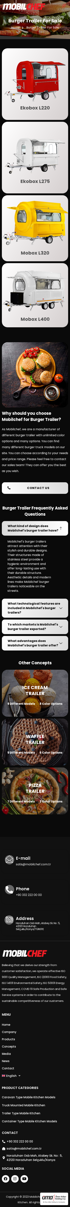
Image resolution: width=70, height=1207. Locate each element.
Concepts (9, 1046)
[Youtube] (24, 1179)
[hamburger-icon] (64, 6)
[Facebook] (5, 1179)
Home (6, 1025)
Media (6, 1054)
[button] (35, 488)
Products (8, 1039)
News (6, 1061)
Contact (8, 1068)
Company (9, 1032)
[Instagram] (15, 1179)
